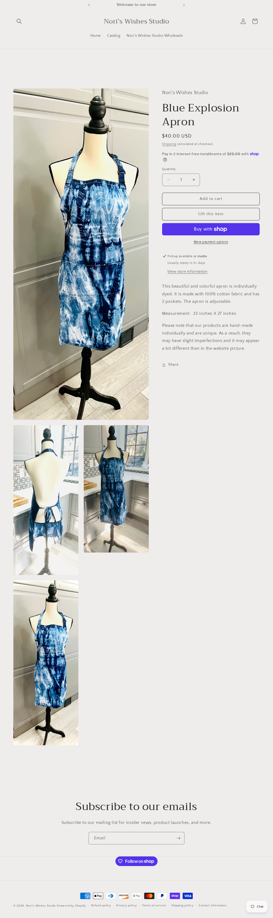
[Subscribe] (178, 838)
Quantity (169, 169)
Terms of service (154, 905)
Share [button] (173, 365)
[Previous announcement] (89, 5)
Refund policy (101, 905)
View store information (187, 271)
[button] (19, 21)
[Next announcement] (184, 5)
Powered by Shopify (71, 905)
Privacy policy (126, 905)
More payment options (211, 242)
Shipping (169, 144)
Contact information (212, 905)
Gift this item (211, 214)
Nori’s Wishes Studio (41, 905)
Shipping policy (182, 905)
